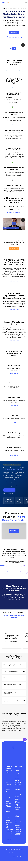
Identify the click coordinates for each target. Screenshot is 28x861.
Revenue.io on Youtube (20, 857)
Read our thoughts (8, 493)
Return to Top (25, 739)
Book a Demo (8, 490)
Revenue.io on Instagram (17, 857)
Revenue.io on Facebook (11, 857)
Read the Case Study (13, 213)
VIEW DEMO (14, 531)
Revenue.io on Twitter (14, 857)
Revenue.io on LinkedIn (8, 857)
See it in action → (14, 281)
